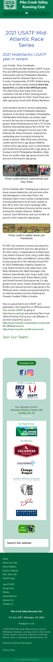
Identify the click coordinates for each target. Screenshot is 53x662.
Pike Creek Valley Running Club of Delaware (26, 5)
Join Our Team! (15, 337)
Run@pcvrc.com (26, 623)
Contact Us (26, 363)
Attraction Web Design (22, 643)
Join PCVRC (9, 584)
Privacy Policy (9, 650)
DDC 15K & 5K (10, 574)
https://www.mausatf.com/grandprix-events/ (24, 323)
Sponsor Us (8, 600)
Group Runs (8, 588)
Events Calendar (10, 570)
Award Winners (10, 596)
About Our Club (10, 562)
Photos (6, 592)
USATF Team (9, 578)
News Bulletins (9, 566)
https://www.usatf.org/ (13, 313)
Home (5, 559)
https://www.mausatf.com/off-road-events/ (23, 329)
